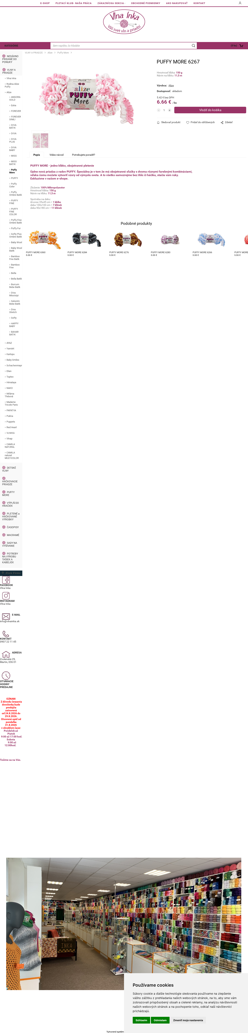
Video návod (57, 154)
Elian (9, 371)
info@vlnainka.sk (9, 621)
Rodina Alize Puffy (12, 85)
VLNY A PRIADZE (9, 71)
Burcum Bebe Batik (14, 285)
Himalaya (11, 382)
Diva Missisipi (14, 294)
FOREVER (16, 111)
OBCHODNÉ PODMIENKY (145, 3)
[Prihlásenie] (240, 4)
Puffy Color (13, 185)
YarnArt (10, 348)
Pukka (10, 416)
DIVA (13, 133)
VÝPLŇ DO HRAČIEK (10, 504)
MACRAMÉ (13, 535)
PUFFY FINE (13, 202)
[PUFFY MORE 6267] (86, 95)
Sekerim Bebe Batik (14, 302)
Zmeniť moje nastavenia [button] (188, 1020)
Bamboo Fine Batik (14, 257)
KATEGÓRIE (11, 45)
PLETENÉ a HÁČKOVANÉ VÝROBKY (11, 516)
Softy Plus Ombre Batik (15, 235)
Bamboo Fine (14, 266)
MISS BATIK (13, 162)
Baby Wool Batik (15, 249)
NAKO (10, 388)
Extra (13, 105)
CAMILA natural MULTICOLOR (12, 455)
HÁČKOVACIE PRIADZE (10, 483)
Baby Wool (16, 242)
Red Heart (12, 427)
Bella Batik (16, 278)
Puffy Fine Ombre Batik (15, 221)
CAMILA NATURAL (10, 445)
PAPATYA (11, 410)
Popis (36, 154)
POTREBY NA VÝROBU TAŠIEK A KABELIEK (10, 558)
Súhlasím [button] (141, 1020)
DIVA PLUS (12, 140)
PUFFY (14, 178)
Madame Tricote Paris (11, 403)
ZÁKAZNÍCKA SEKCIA (110, 3)
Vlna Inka (11, 78)
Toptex (10, 376)
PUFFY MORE (8, 493)
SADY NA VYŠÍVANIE (9, 544)
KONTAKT (199, 3)
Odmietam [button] (160, 1020)
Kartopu (11, 354)
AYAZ (9, 343)
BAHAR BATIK (14, 333)
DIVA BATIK (12, 126)
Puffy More (13, 171)
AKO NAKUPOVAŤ (177, 3)
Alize (9, 92)
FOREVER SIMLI (15, 118)
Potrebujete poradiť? (83, 154)
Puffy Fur (16, 228)
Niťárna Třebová (9, 395)
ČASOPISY (13, 527)
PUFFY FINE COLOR (13, 212)
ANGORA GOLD (14, 98)
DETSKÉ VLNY (9, 469)
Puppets (11, 421)
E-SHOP (45, 3)
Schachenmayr (14, 365)
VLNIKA (11, 433)
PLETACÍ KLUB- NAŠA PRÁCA (74, 3)
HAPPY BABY (14, 325)
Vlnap (9, 438)
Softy (14, 317)
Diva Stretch (13, 311)
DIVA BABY (12, 148)
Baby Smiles (13, 359)
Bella (13, 273)
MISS (14, 155)
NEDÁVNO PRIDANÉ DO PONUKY (10, 59)
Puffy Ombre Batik (15, 193)
